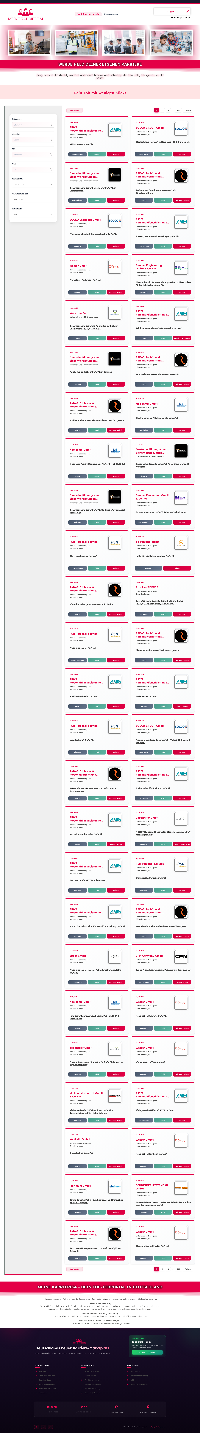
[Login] (187, 11)
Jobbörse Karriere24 (88, 14)
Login (170, 11)
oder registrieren (181, 17)
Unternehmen (111, 14)
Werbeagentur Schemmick (157, 1427)
